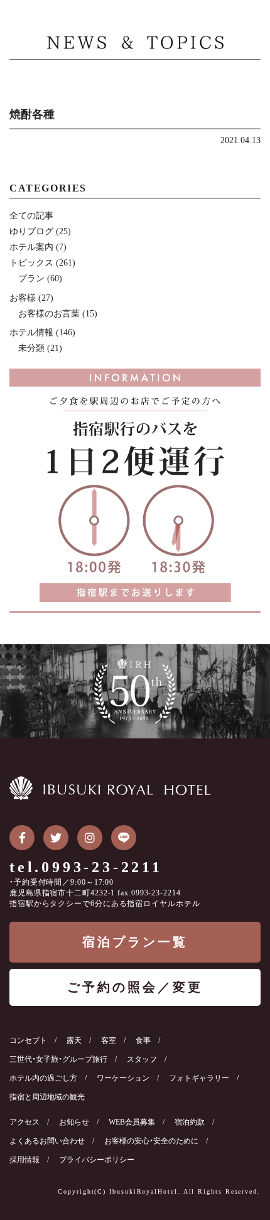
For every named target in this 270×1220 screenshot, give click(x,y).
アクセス (24, 1122)
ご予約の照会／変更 (135, 987)
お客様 (22, 298)
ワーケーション (123, 1078)
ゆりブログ (31, 231)
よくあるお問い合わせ (47, 1140)
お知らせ (74, 1122)
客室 (108, 1040)
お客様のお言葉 (49, 313)
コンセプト (28, 1040)
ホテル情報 (31, 332)
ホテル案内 (31, 247)
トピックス (31, 262)
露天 (74, 1040)
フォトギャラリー (199, 1078)
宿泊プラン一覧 (135, 942)
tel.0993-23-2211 (86, 867)
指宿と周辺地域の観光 (47, 1097)
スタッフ (142, 1059)
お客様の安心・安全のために (151, 1140)
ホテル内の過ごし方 (43, 1078)
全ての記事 (31, 215)
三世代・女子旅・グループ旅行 (58, 1059)
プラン (31, 278)
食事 (143, 1040)
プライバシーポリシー (96, 1159)
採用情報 (24, 1159)
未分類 (31, 348)
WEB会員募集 (132, 1122)
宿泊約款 (190, 1122)
